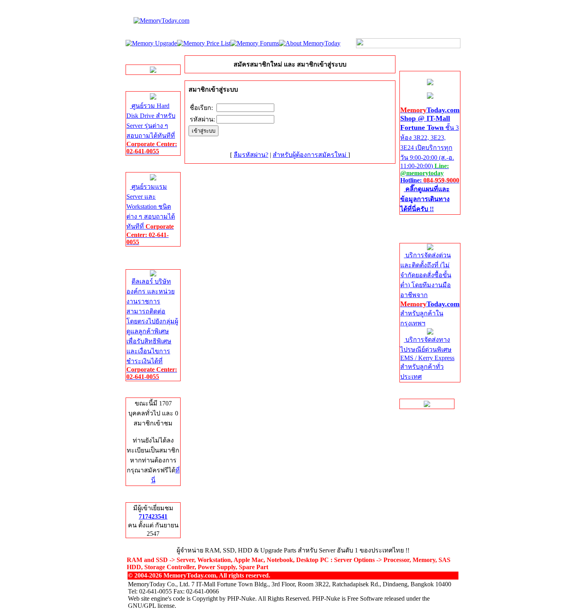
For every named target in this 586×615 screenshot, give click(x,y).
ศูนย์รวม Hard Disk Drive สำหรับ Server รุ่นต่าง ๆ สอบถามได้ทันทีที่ (151, 128)
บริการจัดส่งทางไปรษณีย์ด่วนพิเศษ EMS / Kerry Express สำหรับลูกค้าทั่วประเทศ (427, 358)
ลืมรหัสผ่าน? (251, 154)
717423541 (153, 516)
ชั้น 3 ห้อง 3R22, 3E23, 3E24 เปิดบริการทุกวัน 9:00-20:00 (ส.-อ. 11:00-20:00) (430, 159)
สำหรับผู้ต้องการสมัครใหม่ (310, 154)
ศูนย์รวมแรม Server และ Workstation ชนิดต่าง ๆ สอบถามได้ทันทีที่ (150, 214)
